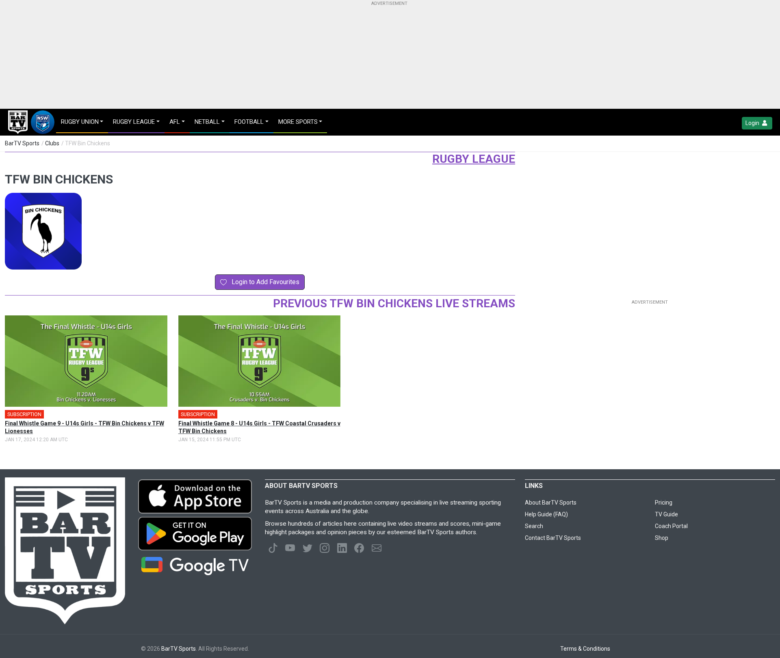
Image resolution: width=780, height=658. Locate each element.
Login (752, 123)
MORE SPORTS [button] (298, 121)
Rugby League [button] (134, 121)
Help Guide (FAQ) (546, 514)
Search (534, 526)
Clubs (52, 143)
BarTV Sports (22, 143)
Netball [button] (207, 121)
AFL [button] (174, 121)
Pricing (663, 502)
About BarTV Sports (550, 502)
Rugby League (473, 159)
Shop (661, 538)
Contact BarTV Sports (553, 538)
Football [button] (249, 121)
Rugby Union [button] (80, 121)
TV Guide (666, 514)
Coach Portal (671, 526)
